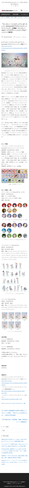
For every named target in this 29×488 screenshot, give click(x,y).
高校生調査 (15, 14)
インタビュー (24, 14)
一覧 (24, 403)
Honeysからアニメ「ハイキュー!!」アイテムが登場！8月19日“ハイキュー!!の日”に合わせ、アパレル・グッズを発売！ (14, 462)
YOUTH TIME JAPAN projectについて (11, 481)
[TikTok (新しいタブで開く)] (17, 5)
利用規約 (23, 481)
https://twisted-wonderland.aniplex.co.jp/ (11, 399)
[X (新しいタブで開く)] (12, 5)
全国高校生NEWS (5, 14)
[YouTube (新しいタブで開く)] (16, 5)
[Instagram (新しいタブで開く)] (14, 5)
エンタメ (18, 37)
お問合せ (9, 483)
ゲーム (24, 37)
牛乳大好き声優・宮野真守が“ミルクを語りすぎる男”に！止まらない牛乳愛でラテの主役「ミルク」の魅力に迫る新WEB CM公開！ (14, 450)
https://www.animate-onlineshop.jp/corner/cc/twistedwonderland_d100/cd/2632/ (14, 48)
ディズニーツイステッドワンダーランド (15, 403)
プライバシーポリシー (17, 483)
